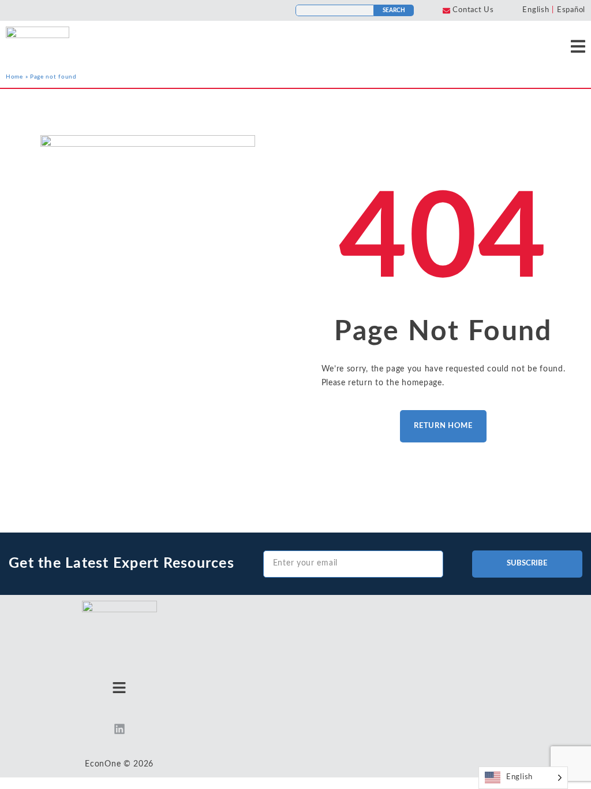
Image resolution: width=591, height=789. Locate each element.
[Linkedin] (119, 729)
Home (14, 77)
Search (394, 10)
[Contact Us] (446, 10)
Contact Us (472, 10)
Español (571, 10)
